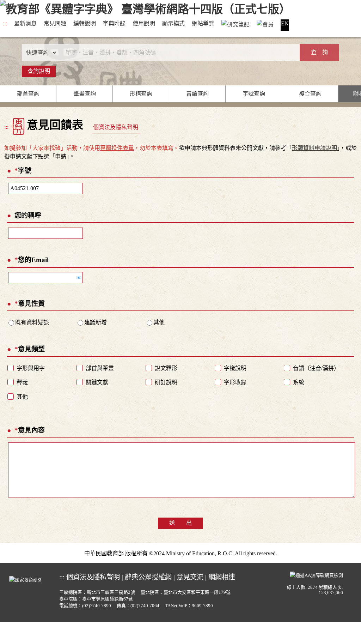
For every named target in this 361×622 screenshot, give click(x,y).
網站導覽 (203, 23)
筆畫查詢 (84, 94)
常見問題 (55, 23)
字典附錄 (114, 23)
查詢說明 (38, 71)
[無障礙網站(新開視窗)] (316, 574)
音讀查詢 (197, 94)
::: (5, 23)
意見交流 (190, 577)
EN (285, 23)
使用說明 (144, 23)
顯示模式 (173, 23)
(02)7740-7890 (96, 605)
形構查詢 (141, 94)
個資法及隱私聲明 (115, 127)
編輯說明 (84, 23)
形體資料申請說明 (314, 148)
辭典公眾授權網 (148, 577)
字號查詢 (254, 94)
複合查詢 (310, 94)
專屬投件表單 (117, 148)
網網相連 (221, 577)
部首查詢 (28, 94)
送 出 (180, 523)
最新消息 (25, 23)
